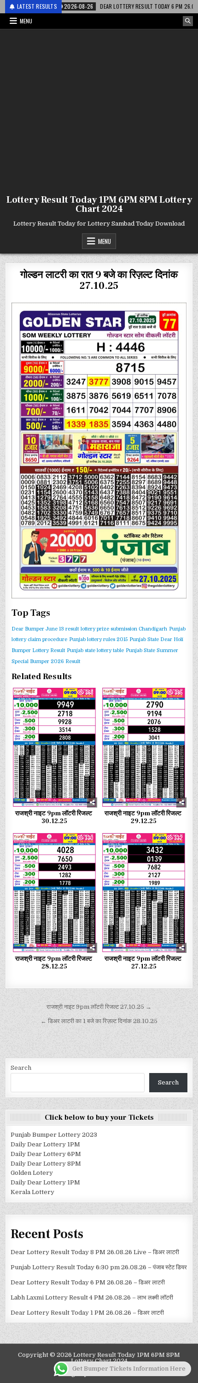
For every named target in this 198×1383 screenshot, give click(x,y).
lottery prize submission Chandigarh (124, 629)
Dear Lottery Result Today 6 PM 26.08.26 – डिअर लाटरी (88, 1282)
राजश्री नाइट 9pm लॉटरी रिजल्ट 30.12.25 (54, 817)
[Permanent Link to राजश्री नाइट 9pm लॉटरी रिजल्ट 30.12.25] (54, 747)
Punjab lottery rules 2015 (98, 639)
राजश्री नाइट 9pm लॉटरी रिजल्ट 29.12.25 (144, 817)
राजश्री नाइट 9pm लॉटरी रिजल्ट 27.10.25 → (99, 1006)
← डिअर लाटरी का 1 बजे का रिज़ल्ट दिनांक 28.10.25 (99, 1021)
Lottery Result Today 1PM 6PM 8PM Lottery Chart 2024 (99, 204)
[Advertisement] (99, 110)
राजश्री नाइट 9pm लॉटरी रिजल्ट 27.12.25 (144, 963)
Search (21, 1067)
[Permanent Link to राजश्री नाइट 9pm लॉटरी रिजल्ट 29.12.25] (143, 747)
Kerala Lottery (32, 1192)
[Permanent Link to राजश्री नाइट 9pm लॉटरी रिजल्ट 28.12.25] (54, 892)
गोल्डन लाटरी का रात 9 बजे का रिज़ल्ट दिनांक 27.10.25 (99, 280)
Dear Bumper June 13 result (45, 629)
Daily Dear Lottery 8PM (46, 1163)
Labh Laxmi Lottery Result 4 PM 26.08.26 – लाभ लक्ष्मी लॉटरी (92, 1297)
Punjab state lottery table (95, 650)
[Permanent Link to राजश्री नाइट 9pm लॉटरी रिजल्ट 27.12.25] (143, 892)
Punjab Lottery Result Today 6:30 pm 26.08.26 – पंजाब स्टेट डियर (99, 1267)
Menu (26, 21)
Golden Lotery (32, 1172)
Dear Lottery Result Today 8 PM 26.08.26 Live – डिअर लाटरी (95, 1252)
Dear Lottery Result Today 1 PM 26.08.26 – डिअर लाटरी (87, 1312)
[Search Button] (188, 21)
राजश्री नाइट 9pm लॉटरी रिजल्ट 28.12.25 (54, 963)
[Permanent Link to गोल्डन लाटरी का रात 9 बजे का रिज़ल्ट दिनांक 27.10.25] (99, 450)
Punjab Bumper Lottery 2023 (54, 1134)
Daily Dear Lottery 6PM (46, 1154)
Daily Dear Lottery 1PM (45, 1144)
